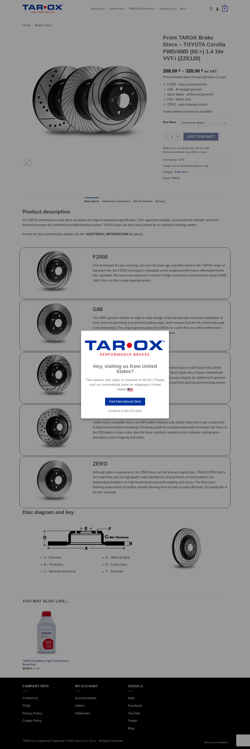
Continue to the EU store (125, 411)
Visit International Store (125, 401)
